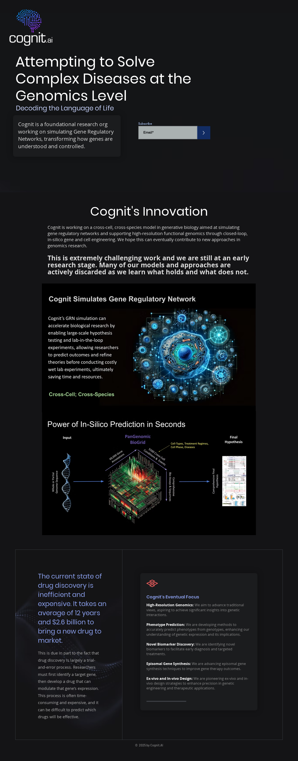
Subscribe (145, 123)
